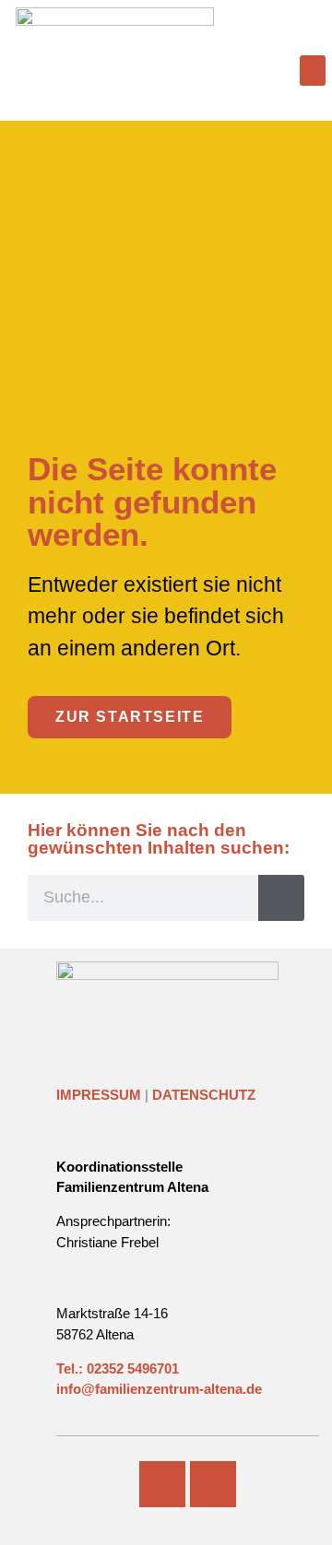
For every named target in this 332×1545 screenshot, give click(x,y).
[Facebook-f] (162, 1484)
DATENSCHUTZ (203, 1095)
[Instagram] (213, 1484)
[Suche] (281, 898)
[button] (313, 70)
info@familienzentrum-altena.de (159, 1389)
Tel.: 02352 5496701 (117, 1368)
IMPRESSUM (98, 1095)
